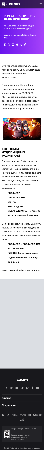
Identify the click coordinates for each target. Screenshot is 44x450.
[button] (5, 45)
